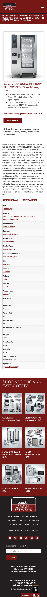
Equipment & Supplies (11, 132)
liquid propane (8, 242)
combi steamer (9, 249)
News (27, 525)
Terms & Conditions (31, 530)
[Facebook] (10, 538)
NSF (15, 257)
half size (6, 264)
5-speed (6, 272)
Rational (23, 16)
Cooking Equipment (32, 129)
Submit (11, 557)
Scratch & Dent (16, 525)
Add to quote (12, 120)
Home (5, 16)
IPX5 (11, 257)
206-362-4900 (35, 114)
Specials (35, 521)
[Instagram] (15, 538)
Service (27, 521)
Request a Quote (15, 521)
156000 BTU (7, 209)
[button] (42, 7)
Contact (34, 525)
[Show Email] (34, 595)
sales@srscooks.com (26, 586)
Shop (10, 516)
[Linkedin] (31, 538)
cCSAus (6, 257)
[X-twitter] (26, 538)
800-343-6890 (28, 583)
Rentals (17, 516)
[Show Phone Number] (38, 595)
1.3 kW (5, 287)
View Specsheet (11, 367)
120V (5, 279)
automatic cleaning (10, 234)
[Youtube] (21, 538)
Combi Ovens (19, 129)
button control (9, 227)
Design (25, 516)
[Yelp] (37, 538)
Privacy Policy (14, 530)
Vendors (14, 16)
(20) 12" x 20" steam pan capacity (16, 217)
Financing (34, 516)
